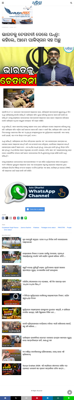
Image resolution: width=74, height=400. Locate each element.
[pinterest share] (14, 218)
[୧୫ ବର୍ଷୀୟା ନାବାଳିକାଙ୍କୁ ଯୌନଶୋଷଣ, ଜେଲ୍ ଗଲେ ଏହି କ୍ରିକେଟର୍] (11, 355)
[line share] (25, 218)
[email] (26, 398)
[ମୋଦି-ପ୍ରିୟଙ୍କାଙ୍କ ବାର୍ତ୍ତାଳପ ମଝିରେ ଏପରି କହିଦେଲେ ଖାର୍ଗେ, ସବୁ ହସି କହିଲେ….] (11, 327)
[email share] (10, 218)
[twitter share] (7, 218)
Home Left (13, 27)
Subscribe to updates (36, 209)
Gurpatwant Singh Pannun (10, 227)
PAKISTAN (61, 227)
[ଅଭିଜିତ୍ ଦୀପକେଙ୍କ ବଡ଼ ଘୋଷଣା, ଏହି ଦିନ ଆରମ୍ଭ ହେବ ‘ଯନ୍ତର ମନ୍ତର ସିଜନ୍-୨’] (11, 285)
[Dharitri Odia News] (37, 3)
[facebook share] (3, 218)
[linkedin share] (18, 218)
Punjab (69, 227)
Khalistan (36, 227)
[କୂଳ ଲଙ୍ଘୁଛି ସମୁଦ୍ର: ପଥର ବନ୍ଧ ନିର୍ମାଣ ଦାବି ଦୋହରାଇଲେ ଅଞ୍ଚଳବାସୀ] (11, 243)
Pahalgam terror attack (48, 227)
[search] (71, 3)
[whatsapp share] (22, 218)
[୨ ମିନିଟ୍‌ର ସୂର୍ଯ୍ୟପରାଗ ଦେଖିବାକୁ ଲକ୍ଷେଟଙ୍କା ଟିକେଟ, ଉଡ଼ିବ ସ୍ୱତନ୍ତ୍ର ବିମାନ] (11, 299)
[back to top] (69, 392)
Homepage (5, 27)
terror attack (8, 230)
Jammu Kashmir (26, 227)
